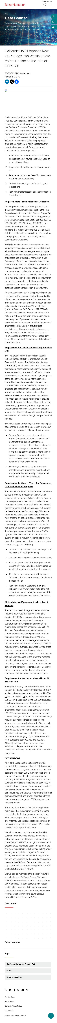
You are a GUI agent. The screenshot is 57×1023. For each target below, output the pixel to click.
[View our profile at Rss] (27, 990)
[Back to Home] (15, 5)
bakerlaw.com (47, 1)
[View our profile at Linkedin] (6, 990)
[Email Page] (53, 21)
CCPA (17, 77)
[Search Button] (45, 5)
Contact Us (9, 1010)
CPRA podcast (12, 884)
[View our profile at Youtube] (22, 990)
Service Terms (10, 997)
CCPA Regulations (14, 977)
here (45, 134)
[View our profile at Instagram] (18, 990)
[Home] (53, 16)
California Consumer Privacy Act (20, 964)
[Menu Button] (50, 5)
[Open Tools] (53, 27)
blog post (34, 293)
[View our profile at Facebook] (14, 990)
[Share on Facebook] (16, 81)
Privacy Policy (9, 1001)
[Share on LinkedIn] (7, 81)
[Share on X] (12, 81)
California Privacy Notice (13, 1006)
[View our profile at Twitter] (10, 990)
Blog (6, 13)
